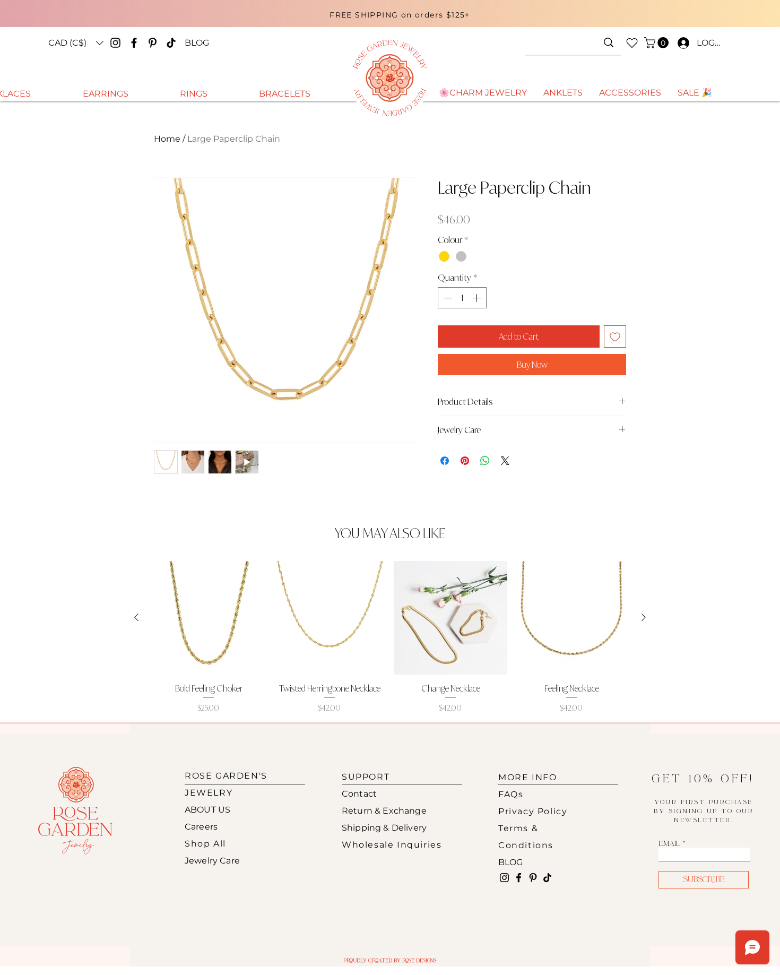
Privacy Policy (532, 811)
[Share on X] (505, 460)
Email (669, 844)
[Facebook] (134, 42)
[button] (75, 43)
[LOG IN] (681, 43)
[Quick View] (208, 618)
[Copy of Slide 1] (394, 23)
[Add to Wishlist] (615, 336)
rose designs (419, 960)
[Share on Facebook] (444, 460)
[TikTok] (171, 42)
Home (167, 139)
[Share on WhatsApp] (485, 460)
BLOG (510, 862)
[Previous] (157, 18)
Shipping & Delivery (384, 828)
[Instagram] (115, 42)
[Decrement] (446, 298)
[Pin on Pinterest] (464, 460)
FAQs (510, 794)
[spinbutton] (462, 298)
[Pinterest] (152, 42)
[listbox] (75, 43)
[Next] (643, 18)
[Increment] (477, 298)
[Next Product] (643, 617)
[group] (390, 637)
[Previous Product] (136, 617)
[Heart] (632, 43)
